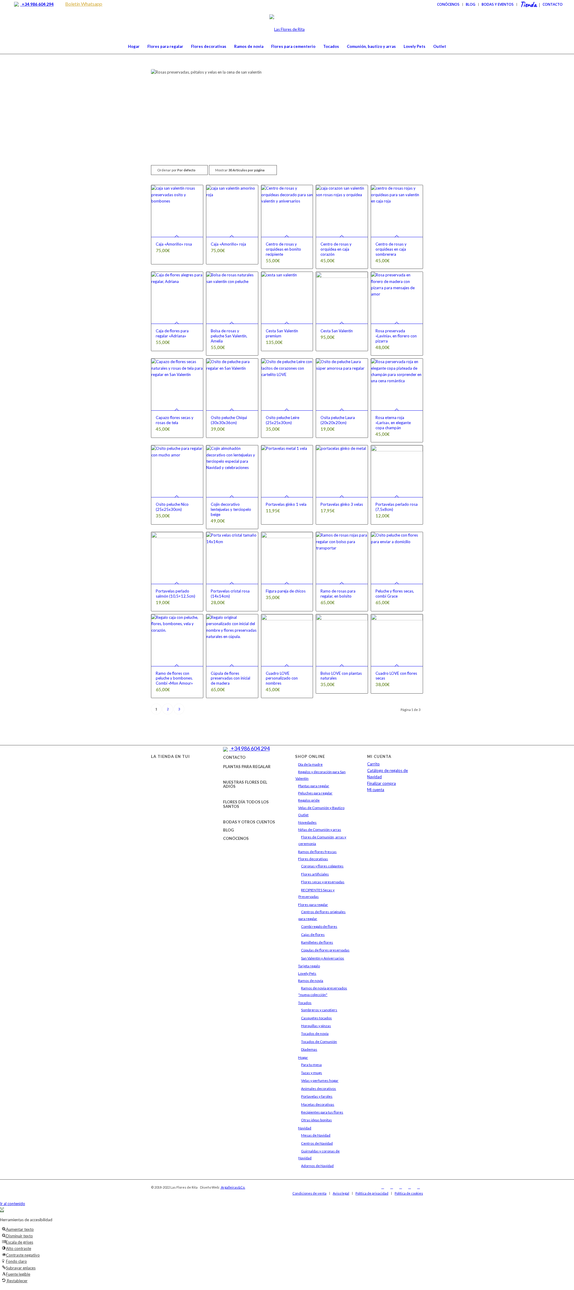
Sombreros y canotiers (319, 1010)
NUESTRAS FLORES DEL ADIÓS (245, 784)
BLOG (228, 830)
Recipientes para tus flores (322, 1112)
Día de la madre (310, 764)
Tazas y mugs (311, 1072)
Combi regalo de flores (319, 926)
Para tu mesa (311, 1064)
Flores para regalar (313, 904)
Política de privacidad (371, 1193)
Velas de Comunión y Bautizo (321, 807)
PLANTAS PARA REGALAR (247, 766)
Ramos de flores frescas (317, 851)
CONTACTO (234, 757)
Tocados (305, 1002)
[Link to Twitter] (400, 1187)
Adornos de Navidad (317, 1165)
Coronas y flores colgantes (322, 866)
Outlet (303, 815)
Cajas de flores (313, 934)
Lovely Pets (307, 973)
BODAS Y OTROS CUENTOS (249, 822)
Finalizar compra (381, 783)
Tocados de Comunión (319, 1041)
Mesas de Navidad (315, 1135)
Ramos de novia (310, 980)
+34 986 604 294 (37, 4)
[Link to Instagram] (391, 1187)
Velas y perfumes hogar (319, 1080)
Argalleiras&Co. (232, 1187)
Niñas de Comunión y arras (319, 829)
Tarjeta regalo (309, 966)
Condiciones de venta (309, 1193)
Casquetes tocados (316, 1018)
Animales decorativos (318, 1088)
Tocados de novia (315, 1033)
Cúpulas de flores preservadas (325, 950)
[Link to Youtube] (409, 1187)
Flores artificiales (315, 874)
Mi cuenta (375, 789)
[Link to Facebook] (382, 1187)
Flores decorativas (313, 859)
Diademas (309, 1049)
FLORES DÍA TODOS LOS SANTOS (246, 803)
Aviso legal (341, 1193)
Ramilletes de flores (317, 942)
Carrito (373, 763)
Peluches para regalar (315, 793)
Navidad (304, 1128)
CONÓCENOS (236, 838)
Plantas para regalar (313, 786)
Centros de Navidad (317, 1143)
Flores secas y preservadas (322, 882)
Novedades (307, 822)
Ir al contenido (12, 1203)
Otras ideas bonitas (316, 1120)
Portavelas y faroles (316, 1096)
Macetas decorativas (317, 1104)
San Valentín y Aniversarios (322, 958)
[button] (2, 1209)
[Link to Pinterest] (418, 1187)
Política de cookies (409, 1193)
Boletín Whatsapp (83, 4)
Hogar (303, 1057)
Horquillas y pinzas (316, 1026)
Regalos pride (309, 800)
